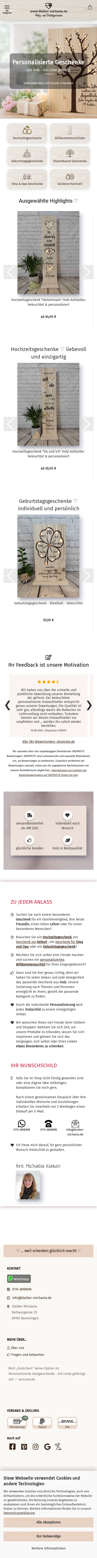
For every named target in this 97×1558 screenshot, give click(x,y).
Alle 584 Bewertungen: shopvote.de (48, 742)
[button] (11, 272)
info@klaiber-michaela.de (32, 1298)
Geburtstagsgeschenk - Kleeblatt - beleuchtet (48, 603)
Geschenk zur (31, 942)
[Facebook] (12, 1448)
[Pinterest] (24, 1448)
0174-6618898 (22, 1289)
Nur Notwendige (48, 1536)
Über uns (17, 1348)
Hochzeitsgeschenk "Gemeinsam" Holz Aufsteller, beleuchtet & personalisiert (48, 302)
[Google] (47, 1448)
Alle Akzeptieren (48, 1522)
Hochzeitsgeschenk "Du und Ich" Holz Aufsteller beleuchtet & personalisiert (48, 454)
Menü (7, 7)
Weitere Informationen (49, 1548)
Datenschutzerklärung (19, 1513)
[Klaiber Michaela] (48, 10)
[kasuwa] (57, 1448)
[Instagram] (35, 1448)
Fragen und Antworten (27, 1355)
